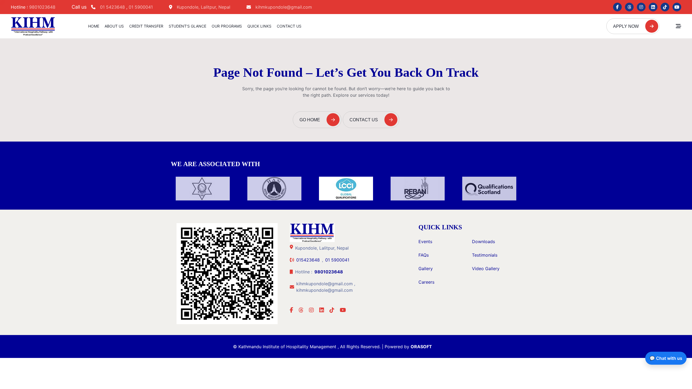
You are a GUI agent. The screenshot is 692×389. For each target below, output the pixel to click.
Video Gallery (486, 268)
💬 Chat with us (666, 358)
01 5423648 (113, 7)
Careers (426, 282)
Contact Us (289, 26)
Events (425, 241)
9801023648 (42, 7)
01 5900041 (141, 7)
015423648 (308, 260)
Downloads (483, 241)
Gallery (425, 268)
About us (114, 26)
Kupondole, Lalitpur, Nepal (203, 7)
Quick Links (259, 26)
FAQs (423, 255)
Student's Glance (187, 26)
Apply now (626, 26)
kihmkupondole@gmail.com (283, 7)
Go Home (310, 120)
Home (93, 26)
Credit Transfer (146, 26)
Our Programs (227, 26)
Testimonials (484, 255)
